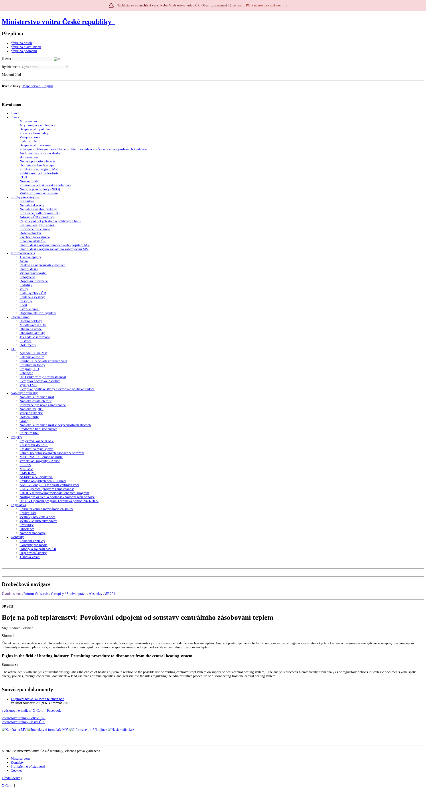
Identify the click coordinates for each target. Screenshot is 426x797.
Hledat (6, 59)
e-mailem (24, 710)
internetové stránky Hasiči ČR (23, 722)
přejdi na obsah (21, 43)
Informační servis (36, 594)
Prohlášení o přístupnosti (28, 766)
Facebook (54, 710)
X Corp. (39, 710)
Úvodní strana (12, 594)
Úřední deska (11, 778)
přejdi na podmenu (24, 51)
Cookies (16, 770)
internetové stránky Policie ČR (23, 718)
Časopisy (57, 594)
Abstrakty (96, 594)
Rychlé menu (11, 67)
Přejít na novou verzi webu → (267, 5)
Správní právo (76, 594)
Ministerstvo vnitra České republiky (56, 22)
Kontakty (17, 762)
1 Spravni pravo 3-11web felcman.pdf (37, 699)
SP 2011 (111, 594)
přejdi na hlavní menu (26, 47)
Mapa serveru (31, 86)
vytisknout (9, 710)
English (47, 86)
